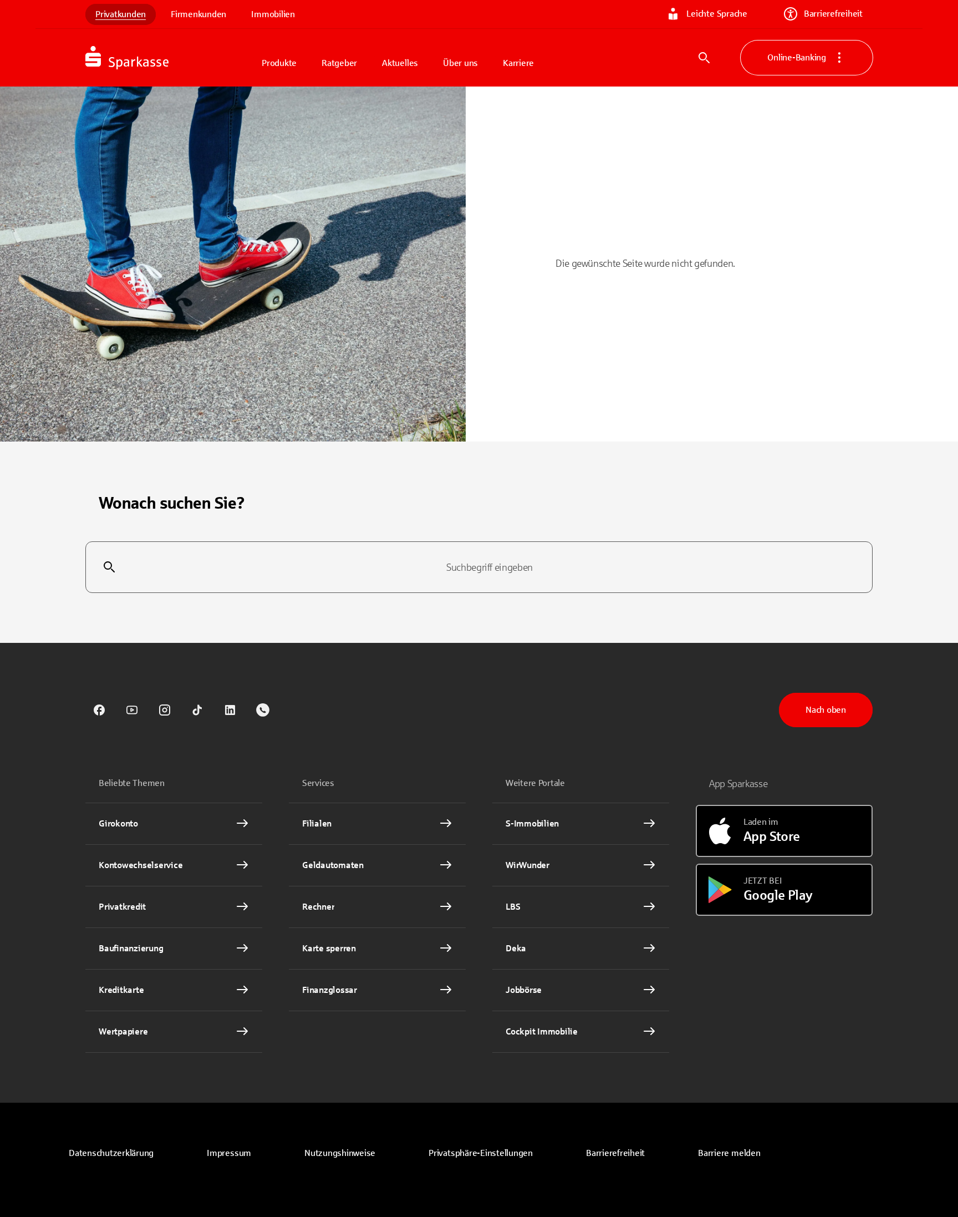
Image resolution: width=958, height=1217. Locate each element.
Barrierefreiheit (833, 13)
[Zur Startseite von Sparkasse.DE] (168, 58)
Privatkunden (120, 14)
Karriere (518, 63)
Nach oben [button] (826, 709)
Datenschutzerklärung (111, 1153)
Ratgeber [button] (339, 63)
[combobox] (479, 567)
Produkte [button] (279, 63)
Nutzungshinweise (339, 1153)
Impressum (229, 1153)
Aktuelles (400, 63)
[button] (480, 1153)
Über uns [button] (460, 63)
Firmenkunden (198, 14)
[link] (99, 710)
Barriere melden (729, 1153)
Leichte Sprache (716, 13)
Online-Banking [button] (796, 57)
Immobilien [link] (273, 14)
